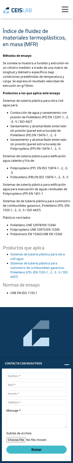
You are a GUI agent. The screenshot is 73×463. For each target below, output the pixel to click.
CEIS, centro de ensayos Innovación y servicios (23, 10)
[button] (65, 9)
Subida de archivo (19, 433)
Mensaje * (13, 410)
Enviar (36, 449)
